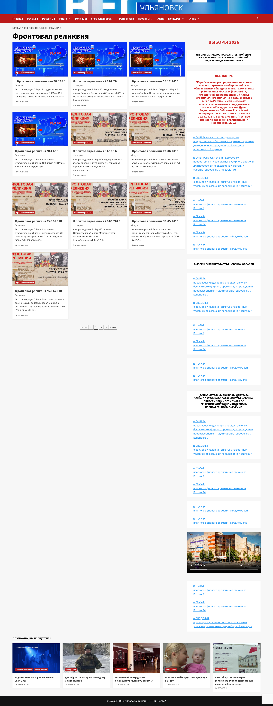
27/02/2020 (21, 85)
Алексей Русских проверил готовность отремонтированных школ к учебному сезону (234, 680)
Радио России (41, 669)
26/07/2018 (21, 225)
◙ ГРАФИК (199, 199)
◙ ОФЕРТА (199, 421)
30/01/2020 (79, 85)
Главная (17, 18)
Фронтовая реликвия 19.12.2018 (155, 81)
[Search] (259, 18)
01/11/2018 (79, 155)
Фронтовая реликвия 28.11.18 (36, 151)
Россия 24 (48, 18)
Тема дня (81, 18)
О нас (192, 18)
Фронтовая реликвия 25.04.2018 (38, 291)
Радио (63, 18)
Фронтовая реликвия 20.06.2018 (96, 221)
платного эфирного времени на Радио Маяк (220, 248)
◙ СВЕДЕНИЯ (201, 445)
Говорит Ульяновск (24, 669)
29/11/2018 (21, 155)
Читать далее (21, 101)
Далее (113, 327)
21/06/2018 (79, 225)
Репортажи (126, 18)
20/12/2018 (137, 85)
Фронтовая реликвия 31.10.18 (95, 151)
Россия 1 (32, 18)
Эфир (160, 18)
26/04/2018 (21, 295)
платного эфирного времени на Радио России (221, 236)
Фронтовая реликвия (25, 73)
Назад (84, 327)
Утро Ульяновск (101, 18)
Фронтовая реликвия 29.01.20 (95, 81)
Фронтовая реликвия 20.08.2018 (155, 151)
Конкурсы (174, 18)
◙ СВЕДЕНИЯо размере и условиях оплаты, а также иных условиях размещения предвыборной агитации (222, 181)
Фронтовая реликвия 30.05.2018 (155, 221)
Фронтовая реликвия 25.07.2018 (38, 221)
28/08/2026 (21, 684)
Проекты (144, 18)
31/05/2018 (137, 225)
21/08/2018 (137, 155)
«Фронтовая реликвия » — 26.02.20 (40, 81)
